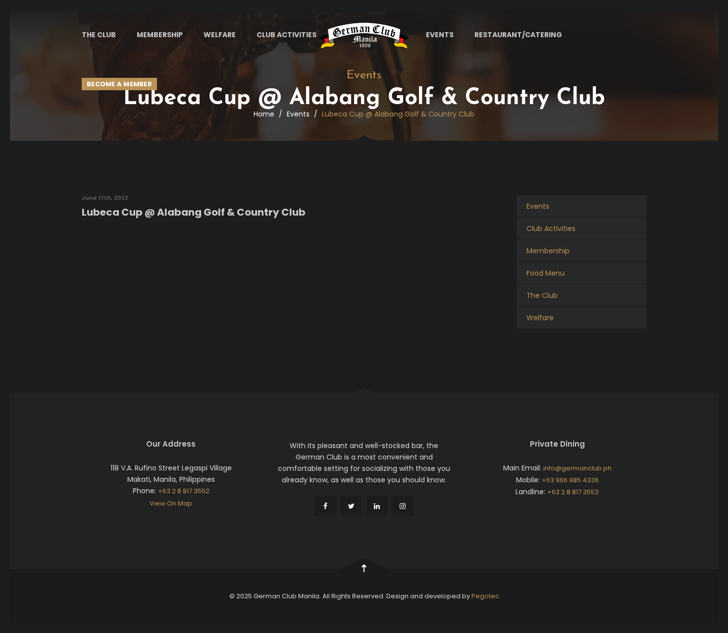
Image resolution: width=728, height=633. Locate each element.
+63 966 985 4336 (570, 480)
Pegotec (485, 596)
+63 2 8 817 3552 (183, 491)
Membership (160, 35)
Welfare (220, 35)
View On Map (171, 503)
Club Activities (286, 35)
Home (264, 114)
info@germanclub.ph (577, 468)
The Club (99, 35)
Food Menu (545, 273)
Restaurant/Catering (518, 35)
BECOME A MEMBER (119, 84)
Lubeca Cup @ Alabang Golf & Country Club (194, 212)
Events (440, 35)
